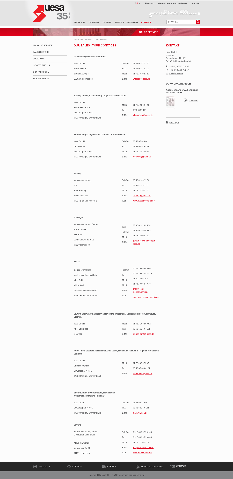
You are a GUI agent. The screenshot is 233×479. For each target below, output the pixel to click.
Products (44, 467)
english (136, 3)
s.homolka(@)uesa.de (143, 115)
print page (174, 122)
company (94, 22)
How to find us (41, 65)
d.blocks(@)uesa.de (142, 157)
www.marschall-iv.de (142, 453)
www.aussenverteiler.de (144, 201)
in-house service (43, 45)
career (107, 22)
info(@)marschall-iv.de (143, 447)
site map (196, 3)
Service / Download (152, 467)
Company (77, 466)
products (79, 22)
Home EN (78, 39)
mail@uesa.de (176, 73)
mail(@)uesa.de (140, 413)
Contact (181, 466)
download (193, 100)
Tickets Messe (41, 79)
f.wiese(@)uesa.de (141, 79)
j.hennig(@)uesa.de (142, 196)
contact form (41, 72)
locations (39, 59)
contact (146, 22)
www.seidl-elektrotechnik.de (146, 297)
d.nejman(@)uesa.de (142, 373)
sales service (100, 39)
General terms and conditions (172, 3)
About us (149, 3)
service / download (126, 22)
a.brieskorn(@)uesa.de (143, 334)
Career (111, 466)
